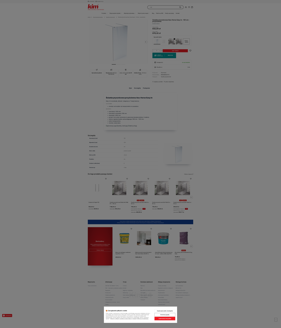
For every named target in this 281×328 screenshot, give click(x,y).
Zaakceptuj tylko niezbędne (165, 311)
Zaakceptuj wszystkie (165, 318)
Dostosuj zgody (164, 314)
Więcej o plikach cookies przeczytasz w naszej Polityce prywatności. (129, 318)
